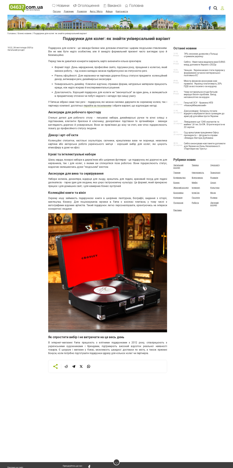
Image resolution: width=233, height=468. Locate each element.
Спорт (213, 182)
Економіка (178, 193)
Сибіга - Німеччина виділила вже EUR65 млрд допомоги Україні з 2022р (204, 63)
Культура (214, 187)
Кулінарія (177, 197)
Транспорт (215, 172)
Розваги (214, 177)
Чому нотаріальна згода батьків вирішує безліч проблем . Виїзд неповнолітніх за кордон (200, 95)
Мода (213, 193)
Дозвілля (82, 11)
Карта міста (122, 11)
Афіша (109, 11)
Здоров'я (215, 165)
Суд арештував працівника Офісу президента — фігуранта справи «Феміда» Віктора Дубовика (201, 135)
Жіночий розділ (181, 187)
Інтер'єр (196, 193)
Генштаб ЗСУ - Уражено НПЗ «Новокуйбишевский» (198, 104)
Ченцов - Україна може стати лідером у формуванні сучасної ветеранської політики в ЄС (204, 73)
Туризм (176, 172)
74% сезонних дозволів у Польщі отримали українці (201, 55)
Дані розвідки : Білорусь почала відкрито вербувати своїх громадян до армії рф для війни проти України (204, 114)
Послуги (196, 197)
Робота (195, 203)
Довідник (69, 11)
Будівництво (179, 177)
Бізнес (176, 182)
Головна (136, 5)
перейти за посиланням (97, 105)
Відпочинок (197, 177)
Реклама (177, 210)
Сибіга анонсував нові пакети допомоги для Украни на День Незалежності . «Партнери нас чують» (204, 146)
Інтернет (196, 187)
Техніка (195, 165)
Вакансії (114, 5)
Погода (57, 11)
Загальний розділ (178, 166)
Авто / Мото (96, 11)
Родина (213, 197)
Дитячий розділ (214, 204)
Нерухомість (198, 172)
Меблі (194, 182)
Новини (63, 5)
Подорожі (178, 203)
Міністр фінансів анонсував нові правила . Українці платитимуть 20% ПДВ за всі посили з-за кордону (203, 84)
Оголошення (88, 5)
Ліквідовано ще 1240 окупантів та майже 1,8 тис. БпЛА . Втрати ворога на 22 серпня (204, 124)
